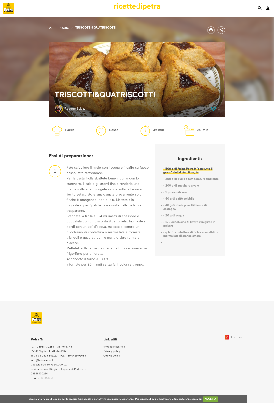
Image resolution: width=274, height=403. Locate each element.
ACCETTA (210, 399)
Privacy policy (111, 351)
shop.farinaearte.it (114, 346)
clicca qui (196, 399)
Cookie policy (111, 355)
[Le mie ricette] (267, 8)
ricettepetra (137, 7)
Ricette (64, 28)
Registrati (214, 110)
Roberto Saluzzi (75, 108)
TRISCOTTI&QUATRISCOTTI (95, 27)
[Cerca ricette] (260, 8)
